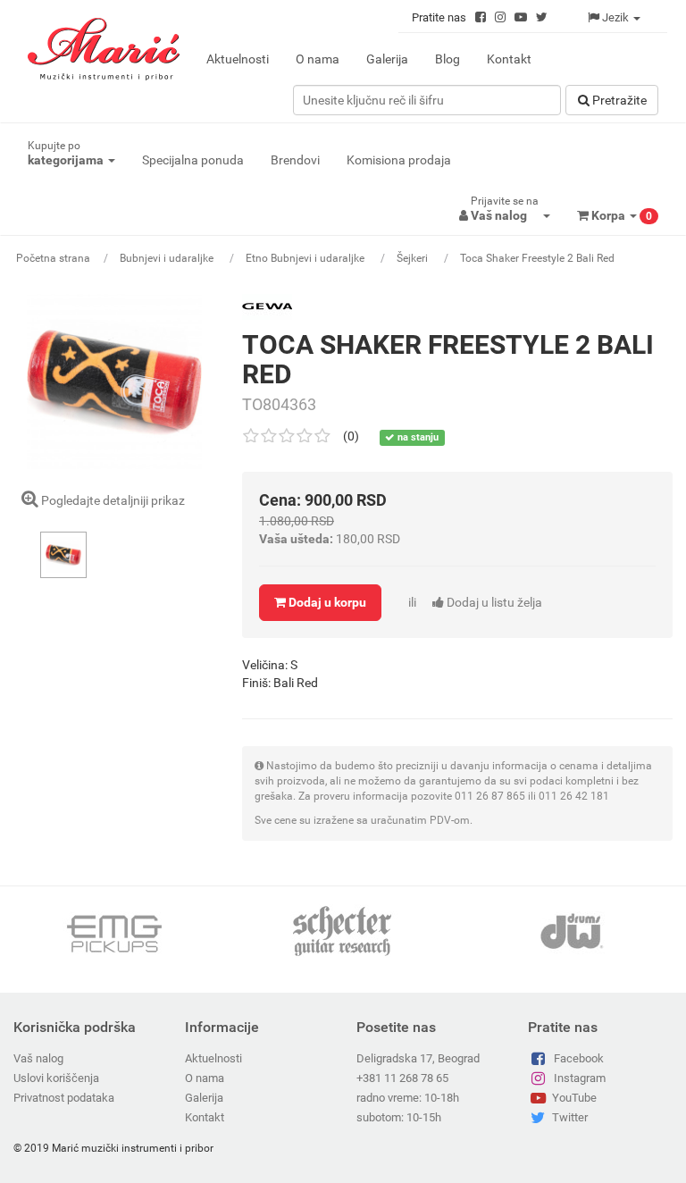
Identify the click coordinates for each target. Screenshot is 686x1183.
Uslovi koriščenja (56, 1078)
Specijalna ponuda (193, 160)
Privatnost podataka (63, 1097)
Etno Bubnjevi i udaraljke (306, 258)
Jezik (615, 17)
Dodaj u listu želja (475, 602)
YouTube (574, 1097)
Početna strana (53, 258)
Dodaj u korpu (326, 602)
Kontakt (509, 59)
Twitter (570, 1117)
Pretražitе (618, 100)
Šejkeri (414, 258)
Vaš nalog (38, 1058)
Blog (447, 59)
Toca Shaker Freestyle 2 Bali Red (537, 258)
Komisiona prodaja (399, 160)
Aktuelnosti (237, 59)
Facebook (579, 1058)
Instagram (580, 1078)
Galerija (387, 59)
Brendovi (295, 160)
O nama (317, 59)
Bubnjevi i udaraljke (168, 258)
